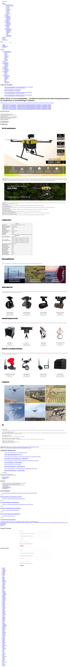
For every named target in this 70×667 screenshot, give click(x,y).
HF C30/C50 (9, 9)
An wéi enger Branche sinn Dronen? (8, 519)
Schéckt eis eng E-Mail (4, 119)
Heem (3, 44)
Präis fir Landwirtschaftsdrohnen (20, 522)
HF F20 (6, 73)
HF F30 (8, 27)
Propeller (8, 32)
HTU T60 (8, 14)
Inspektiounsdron (7, 16)
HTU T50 (8, 13)
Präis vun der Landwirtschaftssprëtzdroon (52, 522)
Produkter (4, 3)
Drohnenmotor (9, 36)
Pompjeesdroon (7, 22)
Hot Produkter (19, 521)
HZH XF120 (9, 24)
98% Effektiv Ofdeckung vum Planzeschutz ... (10, 502)
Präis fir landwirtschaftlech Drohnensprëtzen (7, 522)
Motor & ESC (9, 31)
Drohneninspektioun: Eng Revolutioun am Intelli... (11, 496)
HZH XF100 (9, 23)
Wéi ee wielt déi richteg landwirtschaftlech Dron (10, 513)
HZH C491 (8, 19)
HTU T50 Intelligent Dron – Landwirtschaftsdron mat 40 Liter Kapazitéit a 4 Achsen (17, 447)
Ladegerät (8, 30)
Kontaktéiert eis (5, 39)
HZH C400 (8, 17)
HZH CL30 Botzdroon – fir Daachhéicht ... (14, 462)
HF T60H (8, 10)
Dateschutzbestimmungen (34, 521)
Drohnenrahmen (7, 25)
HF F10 (8, 26)
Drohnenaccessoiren (8, 28)
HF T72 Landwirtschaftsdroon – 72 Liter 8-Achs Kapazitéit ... (15, 95)
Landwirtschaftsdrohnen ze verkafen (39, 522)
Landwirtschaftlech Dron (9, 4)
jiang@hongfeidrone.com (6, 486)
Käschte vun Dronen (29, 522)
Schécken (21, 545)
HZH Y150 (8, 21)
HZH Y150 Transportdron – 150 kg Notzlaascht (12, 90)
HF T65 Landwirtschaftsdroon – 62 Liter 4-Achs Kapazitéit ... (15, 93)
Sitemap (23, 521)
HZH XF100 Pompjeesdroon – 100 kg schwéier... (15, 470)
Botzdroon (4, 61)
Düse (7, 33)
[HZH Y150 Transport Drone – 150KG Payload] (13, 464)
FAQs (3, 38)
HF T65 (8, 11)
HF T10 (8, 6)
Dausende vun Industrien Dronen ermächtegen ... (10, 508)
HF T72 (8, 12)
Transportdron (7, 20)
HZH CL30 (8, 15)
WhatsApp (2, 525)
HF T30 (8, 8)
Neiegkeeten (4, 37)
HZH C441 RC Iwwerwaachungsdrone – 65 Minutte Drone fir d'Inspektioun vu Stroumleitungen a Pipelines (21, 446)
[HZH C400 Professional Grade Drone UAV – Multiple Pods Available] (16, 452)
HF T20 (8, 7)
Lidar (7, 34)
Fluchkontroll (9, 35)
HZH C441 (8, 18)
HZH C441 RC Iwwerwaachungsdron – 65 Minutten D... (16, 458)
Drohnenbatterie (9, 29)
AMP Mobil (27, 521)
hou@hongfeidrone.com (6, 487)
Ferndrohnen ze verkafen (63, 522)
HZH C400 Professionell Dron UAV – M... (13, 454)
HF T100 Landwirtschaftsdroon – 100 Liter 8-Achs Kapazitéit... (15, 87)
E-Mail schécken (3, 524)
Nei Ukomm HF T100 (10, 5)
